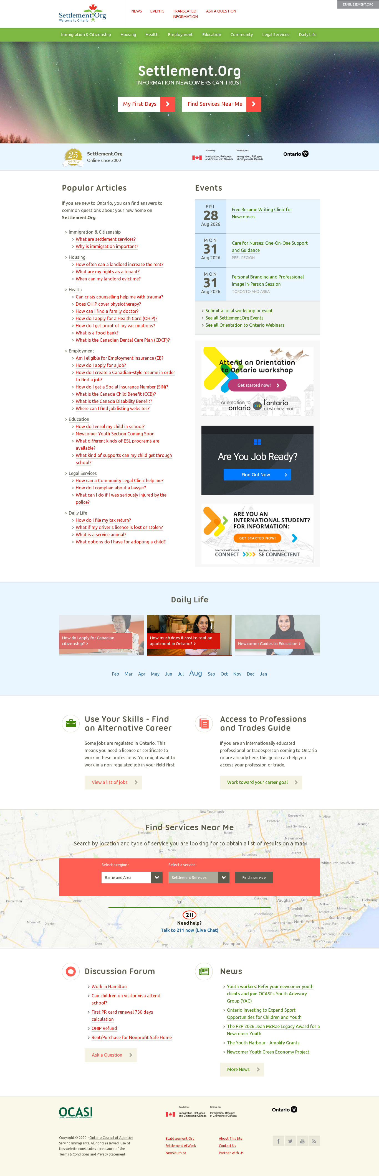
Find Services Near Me (215, 104)
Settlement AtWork (181, 1145)
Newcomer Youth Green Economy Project (268, 1051)
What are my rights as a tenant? (108, 271)
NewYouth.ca (176, 1153)
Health (151, 34)
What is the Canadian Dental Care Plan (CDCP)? (123, 340)
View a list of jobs (110, 782)
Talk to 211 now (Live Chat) (190, 930)
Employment (180, 34)
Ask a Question (221, 11)
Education (211, 34)
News (137, 11)
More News (238, 1069)
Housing (128, 34)
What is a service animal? (101, 534)
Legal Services (275, 34)
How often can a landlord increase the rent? (119, 264)
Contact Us (227, 1145)
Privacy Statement (111, 1154)
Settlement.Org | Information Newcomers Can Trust (89, 14)
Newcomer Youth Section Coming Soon (115, 433)
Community (242, 34)
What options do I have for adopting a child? (121, 541)
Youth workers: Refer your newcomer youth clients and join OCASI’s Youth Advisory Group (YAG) (270, 993)
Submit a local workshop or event (239, 310)
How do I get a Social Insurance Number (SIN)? (122, 386)
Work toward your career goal (257, 782)
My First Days (139, 104)
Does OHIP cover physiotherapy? (108, 303)
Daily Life (308, 34)
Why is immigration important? (107, 246)
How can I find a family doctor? (107, 311)
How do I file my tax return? (103, 520)
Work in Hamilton (109, 986)
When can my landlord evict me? (108, 278)
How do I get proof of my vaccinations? (115, 325)
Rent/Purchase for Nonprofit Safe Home (132, 1037)
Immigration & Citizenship (86, 34)
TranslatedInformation (185, 14)
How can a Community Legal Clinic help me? (119, 480)
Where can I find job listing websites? (113, 408)
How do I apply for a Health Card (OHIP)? (116, 318)
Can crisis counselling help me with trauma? (119, 296)
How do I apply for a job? (101, 365)
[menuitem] (86, 35)
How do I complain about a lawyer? (111, 487)
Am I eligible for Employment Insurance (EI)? (119, 358)
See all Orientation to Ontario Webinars (245, 325)
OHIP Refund (104, 1028)
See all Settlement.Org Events (235, 317)
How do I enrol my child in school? (110, 426)
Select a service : (182, 865)
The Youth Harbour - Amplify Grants (263, 1042)
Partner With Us (231, 1153)
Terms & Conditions (74, 1154)
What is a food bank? (97, 332)
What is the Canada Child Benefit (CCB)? (116, 394)
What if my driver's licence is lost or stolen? (119, 527)
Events (157, 11)
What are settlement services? (106, 239)
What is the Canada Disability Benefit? (114, 401)
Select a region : (115, 865)
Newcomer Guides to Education (267, 643)
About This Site (230, 1138)
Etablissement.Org (358, 4)
